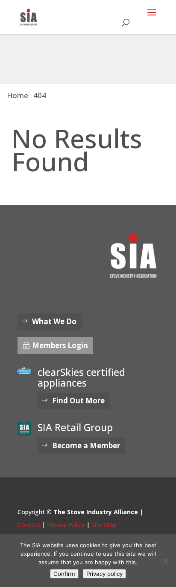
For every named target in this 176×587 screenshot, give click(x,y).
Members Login (60, 345)
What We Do (54, 321)
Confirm (64, 573)
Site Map (103, 525)
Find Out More (78, 400)
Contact (29, 525)
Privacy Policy (66, 525)
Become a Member (86, 445)
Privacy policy (104, 573)
